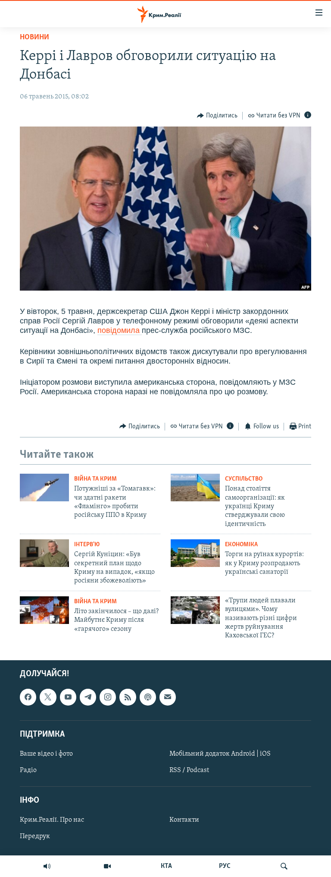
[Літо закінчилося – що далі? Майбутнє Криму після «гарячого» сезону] (44, 610)
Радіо (28, 770)
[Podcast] (148, 697)
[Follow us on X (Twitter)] (48, 697)
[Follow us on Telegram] (88, 697)
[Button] (217, 115)
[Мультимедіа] (107, 866)
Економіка (241, 544)
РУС (225, 866)
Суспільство (243, 479)
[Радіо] (47, 866)
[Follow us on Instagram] (108, 697)
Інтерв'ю (87, 544)
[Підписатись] (167, 697)
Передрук (35, 836)
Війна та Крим (95, 479)
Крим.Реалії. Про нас (52, 820)
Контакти (184, 820)
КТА (166, 866)
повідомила (119, 330)
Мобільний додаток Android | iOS (220, 753)
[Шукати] (284, 866)
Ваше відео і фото (46, 753)
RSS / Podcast (189, 770)
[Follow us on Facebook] (28, 697)
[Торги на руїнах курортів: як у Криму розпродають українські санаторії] (195, 553)
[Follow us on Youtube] (68, 697)
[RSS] (127, 697)
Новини (34, 37)
